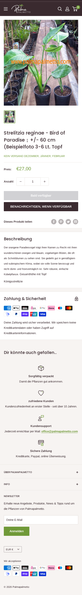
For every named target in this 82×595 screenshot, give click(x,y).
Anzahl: (9, 181)
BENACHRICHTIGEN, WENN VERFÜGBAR (41, 206)
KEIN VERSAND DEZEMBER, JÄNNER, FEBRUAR (34, 156)
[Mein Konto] (67, 9)
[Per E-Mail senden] (75, 221)
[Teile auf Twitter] (68, 221)
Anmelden (17, 531)
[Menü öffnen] (6, 8)
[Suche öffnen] (60, 9)
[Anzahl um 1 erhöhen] (45, 182)
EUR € (9, 549)
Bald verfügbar (41, 195)
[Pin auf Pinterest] (61, 221)
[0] (75, 9)
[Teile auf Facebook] (53, 221)
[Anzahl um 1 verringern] (21, 182)
